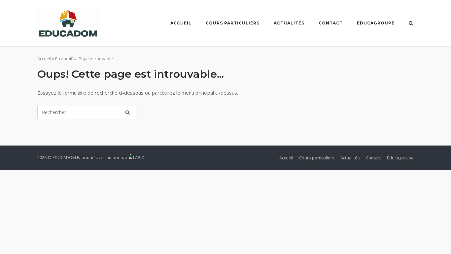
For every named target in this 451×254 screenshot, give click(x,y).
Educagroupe (376, 23)
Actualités (289, 23)
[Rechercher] (127, 112)
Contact (331, 23)
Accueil (180, 23)
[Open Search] (411, 24)
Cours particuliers (233, 23)
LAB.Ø (139, 157)
